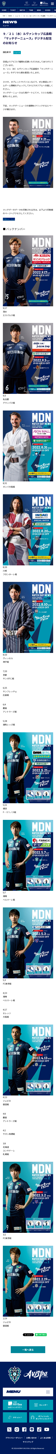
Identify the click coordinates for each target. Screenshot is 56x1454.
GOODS (47, 10)
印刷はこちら (9, 219)
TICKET (13, 10)
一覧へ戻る (28, 1349)
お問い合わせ (31, 1437)
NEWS (39, 10)
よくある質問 (45, 1437)
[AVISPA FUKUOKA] (28, 1375)
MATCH (22, 10)
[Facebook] (24, 1429)
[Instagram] (17, 1429)
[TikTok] (39, 1429)
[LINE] (32, 1429)
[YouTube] (47, 1429)
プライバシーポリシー (14, 1437)
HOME (4, 10)
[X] (9, 1429)
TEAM (31, 10)
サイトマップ (28, 1442)
